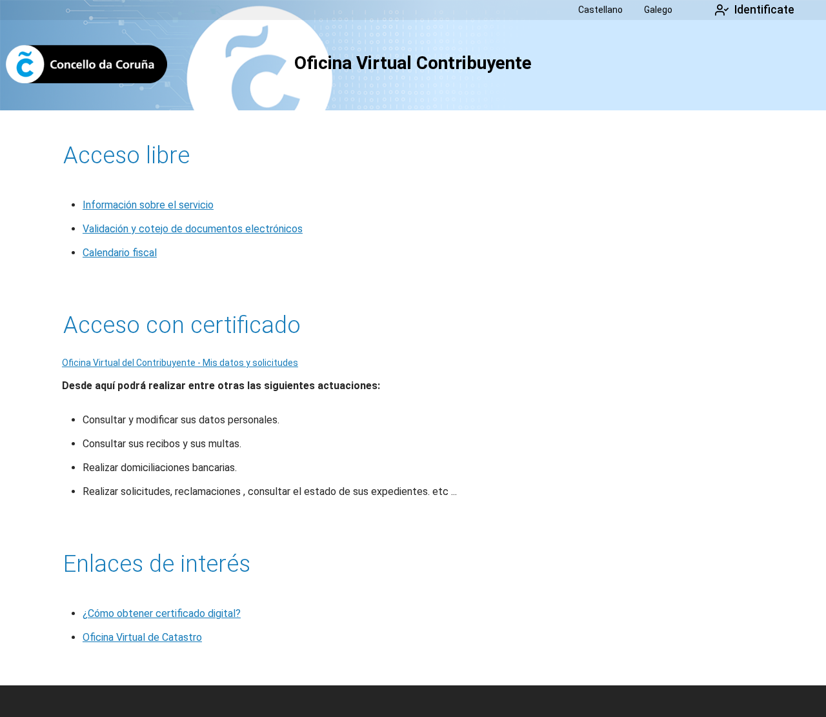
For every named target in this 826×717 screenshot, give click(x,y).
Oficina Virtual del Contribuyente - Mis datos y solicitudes (180, 363)
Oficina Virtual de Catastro (142, 637)
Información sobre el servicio (148, 205)
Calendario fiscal (120, 253)
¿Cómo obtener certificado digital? (162, 613)
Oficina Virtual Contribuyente (413, 63)
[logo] (86, 65)
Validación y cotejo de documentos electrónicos (193, 229)
